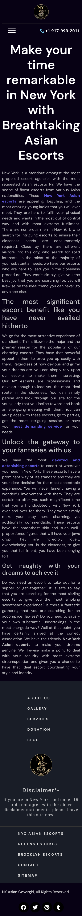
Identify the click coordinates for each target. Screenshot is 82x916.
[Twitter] (35, 907)
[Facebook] (24, 907)
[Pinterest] (47, 907)
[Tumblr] (58, 907)
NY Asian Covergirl (18, 891)
